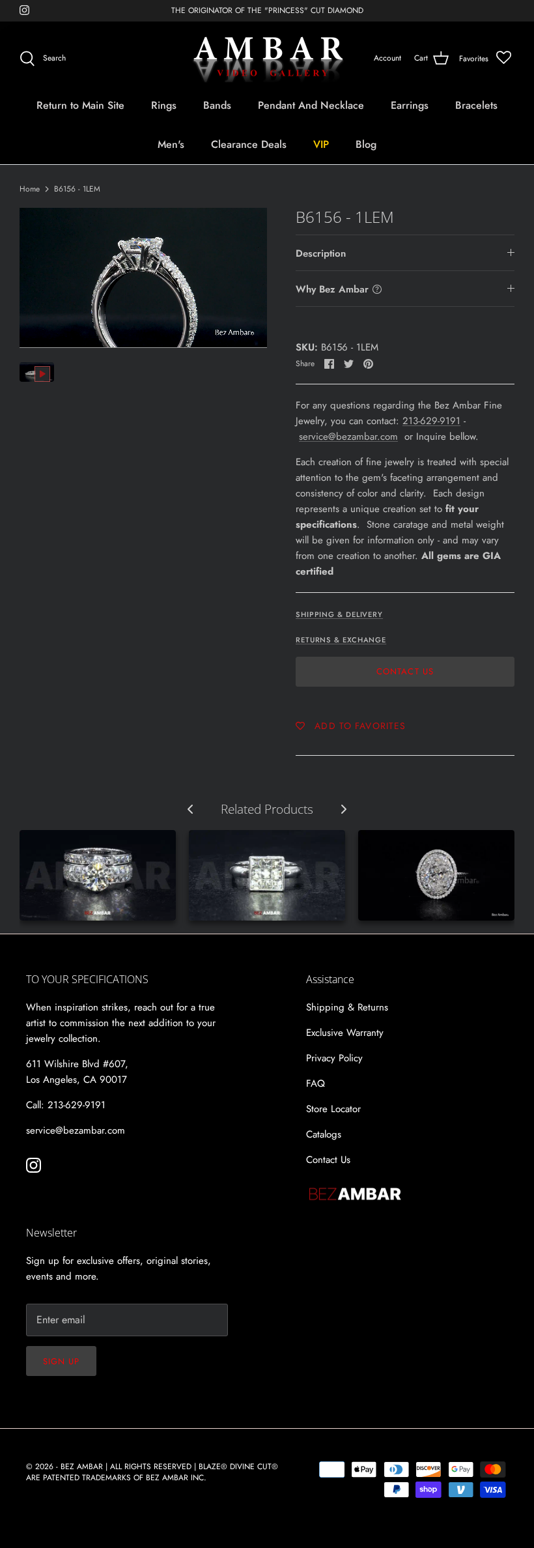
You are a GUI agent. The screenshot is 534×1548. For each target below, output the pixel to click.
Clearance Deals (249, 144)
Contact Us (404, 671)
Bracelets (476, 105)
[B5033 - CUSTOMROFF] (436, 875)
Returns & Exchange (341, 640)
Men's (171, 144)
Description (321, 253)
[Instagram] (24, 10)
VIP (321, 144)
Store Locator (333, 1109)
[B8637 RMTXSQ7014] (267, 875)
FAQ (315, 1083)
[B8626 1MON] (98, 875)
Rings (163, 105)
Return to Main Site (80, 105)
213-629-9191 (431, 421)
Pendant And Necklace (311, 105)
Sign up (61, 1361)
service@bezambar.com (348, 436)
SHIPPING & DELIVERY (339, 614)
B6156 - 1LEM (77, 189)
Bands (217, 105)
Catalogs (323, 1134)
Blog (366, 144)
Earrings (410, 105)
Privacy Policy (334, 1058)
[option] (143, 277)
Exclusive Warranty (345, 1032)
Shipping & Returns (347, 1007)
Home (30, 189)
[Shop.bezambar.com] (267, 59)
